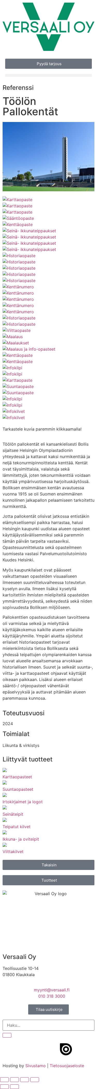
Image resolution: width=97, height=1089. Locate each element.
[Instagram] (23, 1049)
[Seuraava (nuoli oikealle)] (14, 1086)
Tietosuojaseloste (67, 1065)
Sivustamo (35, 1065)
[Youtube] (37, 1049)
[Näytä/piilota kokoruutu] (14, 1079)
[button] (48, 75)
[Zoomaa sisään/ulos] (4, 1079)
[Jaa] (24, 1079)
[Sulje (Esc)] (34, 1079)
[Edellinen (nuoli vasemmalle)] (4, 1086)
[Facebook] (9, 1049)
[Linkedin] (51, 1049)
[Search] (7, 1035)
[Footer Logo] (65, 1049)
